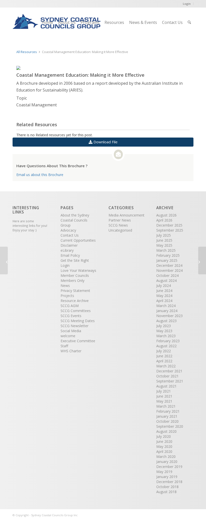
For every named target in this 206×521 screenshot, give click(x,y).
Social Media (71, 330)
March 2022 (166, 366)
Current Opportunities (78, 240)
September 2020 (169, 426)
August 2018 (166, 491)
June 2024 (164, 290)
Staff (64, 345)
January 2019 (166, 476)
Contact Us (70, 235)
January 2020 (166, 461)
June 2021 (164, 396)
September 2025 (169, 230)
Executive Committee (78, 340)
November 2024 (169, 270)
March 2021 (166, 406)
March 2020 (166, 456)
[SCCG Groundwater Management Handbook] (4, 260)
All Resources (26, 52)
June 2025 (164, 240)
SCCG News (118, 225)
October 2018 (167, 486)
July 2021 (163, 391)
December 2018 (169, 481)
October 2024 (167, 275)
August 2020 (166, 431)
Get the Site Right (75, 260)
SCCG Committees (76, 310)
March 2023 (166, 335)
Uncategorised (120, 230)
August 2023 (166, 320)
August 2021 (166, 386)
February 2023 (168, 340)
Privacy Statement (75, 290)
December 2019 (169, 466)
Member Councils (75, 275)
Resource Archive (75, 300)
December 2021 (169, 371)
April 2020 (164, 451)
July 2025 (163, 235)
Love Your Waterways (78, 270)
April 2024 (164, 300)
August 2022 (166, 345)
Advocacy (68, 230)
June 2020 (164, 441)
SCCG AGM (70, 305)
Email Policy (70, 255)
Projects (67, 295)
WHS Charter (71, 351)
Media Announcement (126, 215)
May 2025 (164, 245)
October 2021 (167, 376)
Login (187, 4)
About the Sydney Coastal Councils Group (75, 220)
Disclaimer (69, 245)
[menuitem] (47, 22)
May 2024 (164, 295)
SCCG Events (71, 315)
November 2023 (169, 315)
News (65, 285)
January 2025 (166, 260)
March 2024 (166, 305)
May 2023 (164, 330)
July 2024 (163, 285)
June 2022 (164, 356)
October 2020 (167, 421)
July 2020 (163, 436)
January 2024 (166, 310)
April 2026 (164, 220)
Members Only (72, 280)
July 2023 (163, 325)
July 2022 (163, 351)
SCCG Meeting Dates (78, 320)
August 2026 (166, 215)
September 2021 (169, 381)
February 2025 (168, 255)
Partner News (120, 220)
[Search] (189, 22)
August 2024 (166, 280)
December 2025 (169, 225)
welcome (68, 335)
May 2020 (164, 446)
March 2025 (166, 250)
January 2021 (166, 416)
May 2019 (164, 471)
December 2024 (169, 265)
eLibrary (67, 250)
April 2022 (164, 361)
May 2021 (164, 401)
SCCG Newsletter (74, 325)
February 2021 (168, 411)
